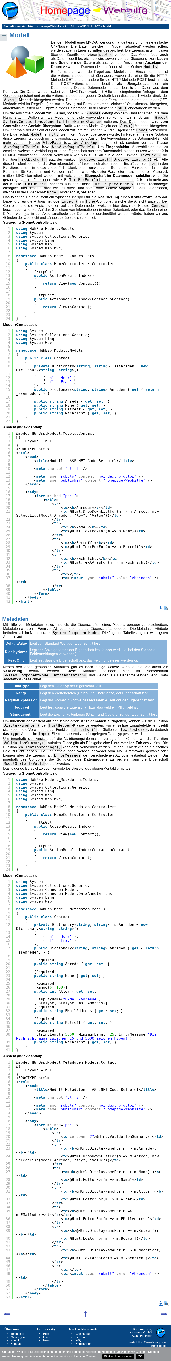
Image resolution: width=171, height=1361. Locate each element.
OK (140, 1356)
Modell (107, 26)
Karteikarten (83, 1343)
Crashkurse (83, 1333)
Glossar (81, 1337)
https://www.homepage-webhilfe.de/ (151, 1344)
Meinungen (18, 1337)
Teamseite (17, 1333)
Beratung (16, 1343)
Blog (46, 1333)
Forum (47, 1337)
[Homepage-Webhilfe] (85, 10)
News (46, 1340)
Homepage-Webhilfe (48, 26)
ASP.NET (71, 26)
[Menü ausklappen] (3, 37)
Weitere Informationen (118, 1356)
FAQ (78, 1340)
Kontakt (16, 1340)
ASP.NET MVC (90, 26)
